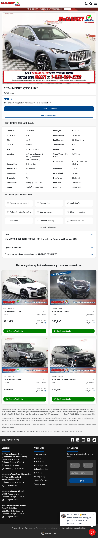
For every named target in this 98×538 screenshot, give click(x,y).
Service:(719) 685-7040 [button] (14, 468)
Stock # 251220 (8, 376)
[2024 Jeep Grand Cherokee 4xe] (73, 355)
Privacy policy (39, 476)
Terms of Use (39, 484)
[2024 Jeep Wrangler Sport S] (25, 355)
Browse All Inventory (49, 108)
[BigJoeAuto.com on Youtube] (82, 439)
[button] (86, 3)
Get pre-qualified (40, 465)
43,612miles (89, 383)
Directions (38, 473)
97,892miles (41, 315)
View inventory (40, 454)
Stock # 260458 (57, 376)
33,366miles (89, 315)
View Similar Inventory (49, 115)
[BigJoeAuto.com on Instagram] (88, 439)
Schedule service (41, 469)
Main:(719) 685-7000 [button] (13, 465)
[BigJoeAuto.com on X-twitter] (77, 439)
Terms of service (41, 480)
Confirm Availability (16, 331)
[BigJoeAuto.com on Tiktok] (93, 439)
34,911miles (41, 383)
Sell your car (39, 462)
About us (37, 458)
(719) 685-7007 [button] (11, 485)
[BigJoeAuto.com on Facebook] (71, 439)
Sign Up (81, 481)
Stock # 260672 (8, 308)
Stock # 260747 (57, 308)
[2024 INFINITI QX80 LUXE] (73, 287)
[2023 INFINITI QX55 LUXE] (25, 287)
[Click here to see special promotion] (49, 9)
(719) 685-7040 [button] (11, 500)
